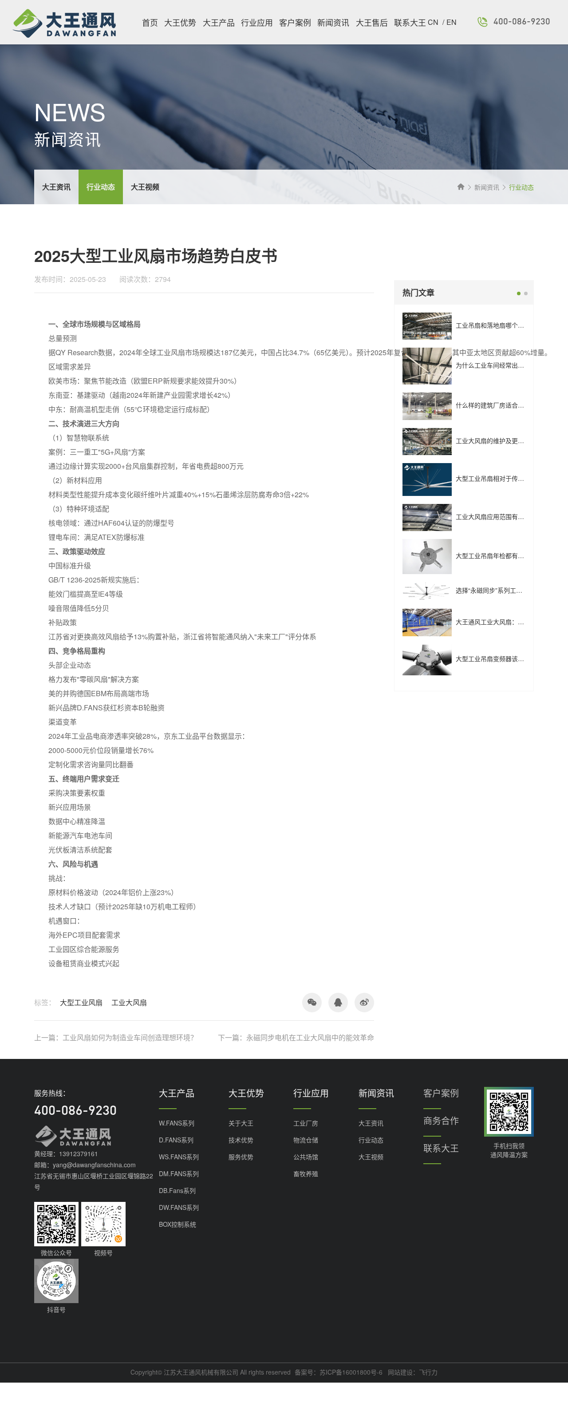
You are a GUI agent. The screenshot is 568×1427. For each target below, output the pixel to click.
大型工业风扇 (81, 1002)
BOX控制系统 (177, 1224)
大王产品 (219, 22)
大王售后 (372, 22)
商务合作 (441, 1120)
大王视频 (371, 1156)
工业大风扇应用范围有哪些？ (496, 516)
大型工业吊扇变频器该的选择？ (499, 658)
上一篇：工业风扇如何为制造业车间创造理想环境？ (115, 1038)
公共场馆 (305, 1156)
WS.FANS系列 (179, 1156)
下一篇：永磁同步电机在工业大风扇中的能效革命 (296, 1038)
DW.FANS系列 (179, 1207)
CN (434, 22)
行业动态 (371, 1139)
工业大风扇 (129, 1002)
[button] (519, 293)
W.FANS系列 (176, 1122)
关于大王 (241, 1122)
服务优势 (241, 1156)
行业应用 (257, 22)
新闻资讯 (333, 22)
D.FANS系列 (176, 1139)
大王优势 (180, 22)
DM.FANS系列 (179, 1173)
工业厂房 (305, 1122)
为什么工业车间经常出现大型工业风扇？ (512, 365)
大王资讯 (371, 1122)
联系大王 (410, 22)
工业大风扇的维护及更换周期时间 (502, 440)
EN (451, 22)
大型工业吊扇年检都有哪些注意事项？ (508, 555)
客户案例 (295, 22)
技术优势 (241, 1139)
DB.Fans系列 (177, 1190)
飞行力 (428, 1372)
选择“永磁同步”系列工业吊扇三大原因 (508, 590)
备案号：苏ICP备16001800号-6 (339, 1372)
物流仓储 (305, 1139)
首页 (150, 22)
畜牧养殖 (305, 1173)
